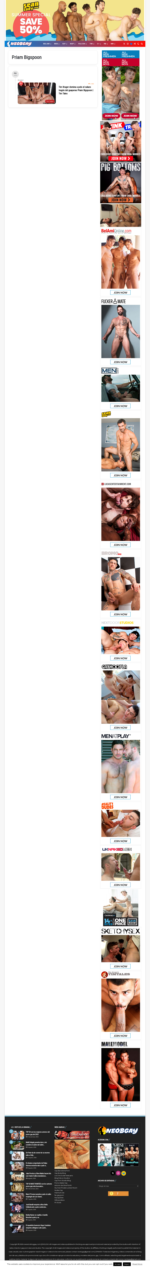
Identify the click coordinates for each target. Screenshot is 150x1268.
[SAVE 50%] (75, 20)
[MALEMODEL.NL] (120, 1108)
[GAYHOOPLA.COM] (120, 731)
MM (112, 44)
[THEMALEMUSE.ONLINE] (72, 1168)
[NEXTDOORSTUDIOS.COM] (120, 661)
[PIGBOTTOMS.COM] (120, 203)
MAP (72, 44)
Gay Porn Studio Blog (62, 1180)
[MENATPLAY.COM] (120, 800)
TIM (91, 44)
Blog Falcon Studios (62, 1178)
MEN (56, 44)
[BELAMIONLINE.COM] (120, 296)
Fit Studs (57, 1202)
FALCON (81, 44)
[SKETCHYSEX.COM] (120, 969)
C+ (98, 44)
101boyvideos (59, 1200)
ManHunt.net (59, 1193)
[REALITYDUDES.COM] (120, 844)
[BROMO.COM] (120, 617)
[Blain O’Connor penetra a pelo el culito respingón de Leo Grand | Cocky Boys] (17, 1197)
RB (105, 44)
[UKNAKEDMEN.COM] (120, 888)
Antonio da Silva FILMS (63, 1185)
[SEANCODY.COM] (120, 478)
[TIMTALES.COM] (120, 1039)
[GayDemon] (72, 1138)
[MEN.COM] (120, 409)
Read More (137, 1264)
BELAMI (46, 44)
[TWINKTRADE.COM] (120, 161)
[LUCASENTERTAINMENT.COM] (120, 548)
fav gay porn (59, 1195)
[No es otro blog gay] (19, 44)
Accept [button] (117, 1264)
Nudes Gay (58, 1190)
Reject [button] (126, 1264)
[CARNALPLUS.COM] (120, 926)
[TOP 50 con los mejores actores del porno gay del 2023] (17, 1135)
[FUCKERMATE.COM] (120, 365)
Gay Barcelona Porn (62, 1171)
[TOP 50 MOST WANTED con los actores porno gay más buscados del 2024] (17, 1187)
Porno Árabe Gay (60, 1183)
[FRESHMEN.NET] (111, 120)
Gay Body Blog (60, 1173)
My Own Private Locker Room (65, 1188)
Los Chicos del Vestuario (63, 1175)
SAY (64, 44)
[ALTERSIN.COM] (118, 1166)
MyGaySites (58, 1198)
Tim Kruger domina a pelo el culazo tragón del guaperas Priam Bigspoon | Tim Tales (76, 90)
